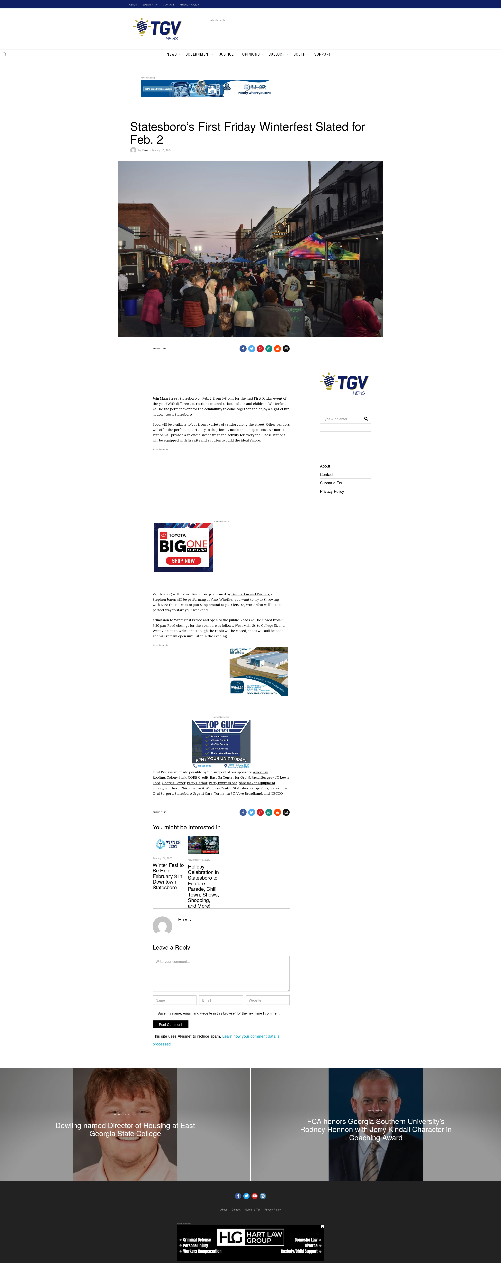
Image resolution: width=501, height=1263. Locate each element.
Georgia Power (173, 783)
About (325, 466)
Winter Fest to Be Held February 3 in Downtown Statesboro (168, 876)
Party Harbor (197, 783)
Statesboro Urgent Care (194, 793)
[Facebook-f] (238, 1196)
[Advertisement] (281, 31)
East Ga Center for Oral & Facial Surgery (241, 777)
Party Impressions (223, 783)
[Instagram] (263, 1196)
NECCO (276, 793)
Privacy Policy (332, 491)
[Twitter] (246, 1196)
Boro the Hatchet (174, 605)
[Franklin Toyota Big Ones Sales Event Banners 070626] (183, 547)
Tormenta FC (224, 793)
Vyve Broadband (249, 793)
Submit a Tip (331, 483)
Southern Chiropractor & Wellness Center (198, 788)
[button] (4, 54)
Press (145, 150)
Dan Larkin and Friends (250, 594)
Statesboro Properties (250, 788)
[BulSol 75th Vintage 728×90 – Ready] (212, 88)
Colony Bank (176, 777)
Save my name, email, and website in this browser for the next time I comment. (219, 1013)
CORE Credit (198, 777)
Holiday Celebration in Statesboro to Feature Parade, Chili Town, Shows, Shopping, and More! (203, 886)
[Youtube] (254, 1196)
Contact (326, 474)
